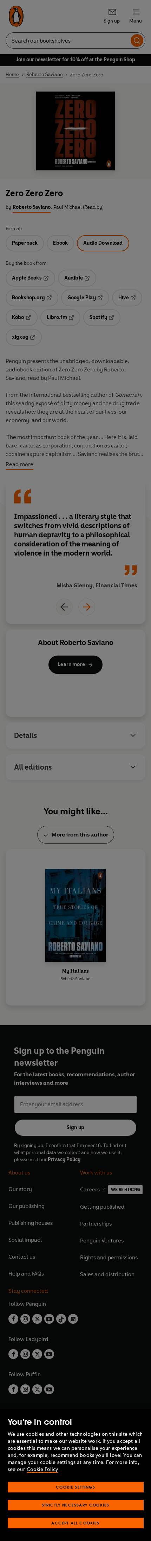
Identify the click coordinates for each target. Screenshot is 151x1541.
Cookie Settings (75, 1487)
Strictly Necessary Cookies (76, 1505)
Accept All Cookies (75, 1523)
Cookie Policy (42, 1469)
